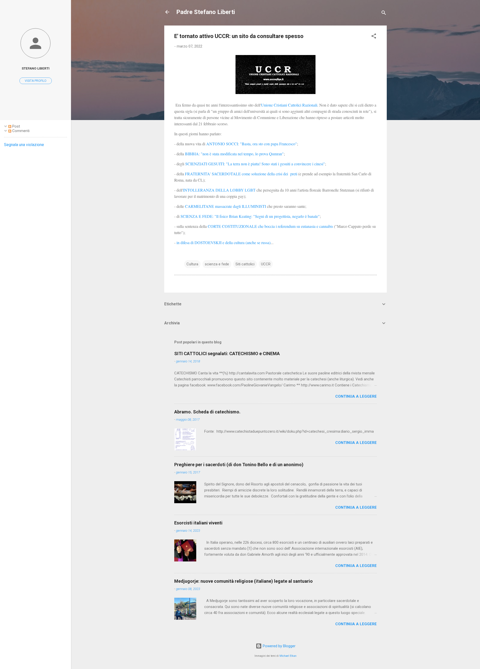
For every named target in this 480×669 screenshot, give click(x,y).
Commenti (20, 131)
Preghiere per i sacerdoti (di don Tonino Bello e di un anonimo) (239, 464)
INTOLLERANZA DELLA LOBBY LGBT (219, 190)
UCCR (265, 264)
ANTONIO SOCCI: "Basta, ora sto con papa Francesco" (251, 143)
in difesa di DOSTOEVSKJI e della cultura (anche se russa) (223, 242)
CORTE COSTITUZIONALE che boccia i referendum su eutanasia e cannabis (271, 226)
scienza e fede (217, 264)
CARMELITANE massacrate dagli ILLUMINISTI (225, 206)
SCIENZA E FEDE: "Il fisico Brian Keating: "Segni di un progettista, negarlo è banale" (250, 216)
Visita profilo (35, 81)
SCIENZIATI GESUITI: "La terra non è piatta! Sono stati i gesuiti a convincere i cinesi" (255, 163)
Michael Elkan (288, 655)
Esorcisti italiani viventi (198, 522)
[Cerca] (384, 13)
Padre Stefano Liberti (205, 12)
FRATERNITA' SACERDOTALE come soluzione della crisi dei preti (241, 173)
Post (15, 126)
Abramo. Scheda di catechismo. (207, 411)
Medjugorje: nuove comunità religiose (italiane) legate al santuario (243, 581)
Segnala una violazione (24, 144)
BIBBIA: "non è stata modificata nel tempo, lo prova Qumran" (234, 153)
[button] (374, 37)
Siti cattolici (245, 264)
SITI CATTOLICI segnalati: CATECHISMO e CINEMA (227, 353)
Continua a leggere (356, 396)
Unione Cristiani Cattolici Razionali (289, 105)
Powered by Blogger (279, 646)
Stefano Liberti (36, 68)
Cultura (192, 264)
